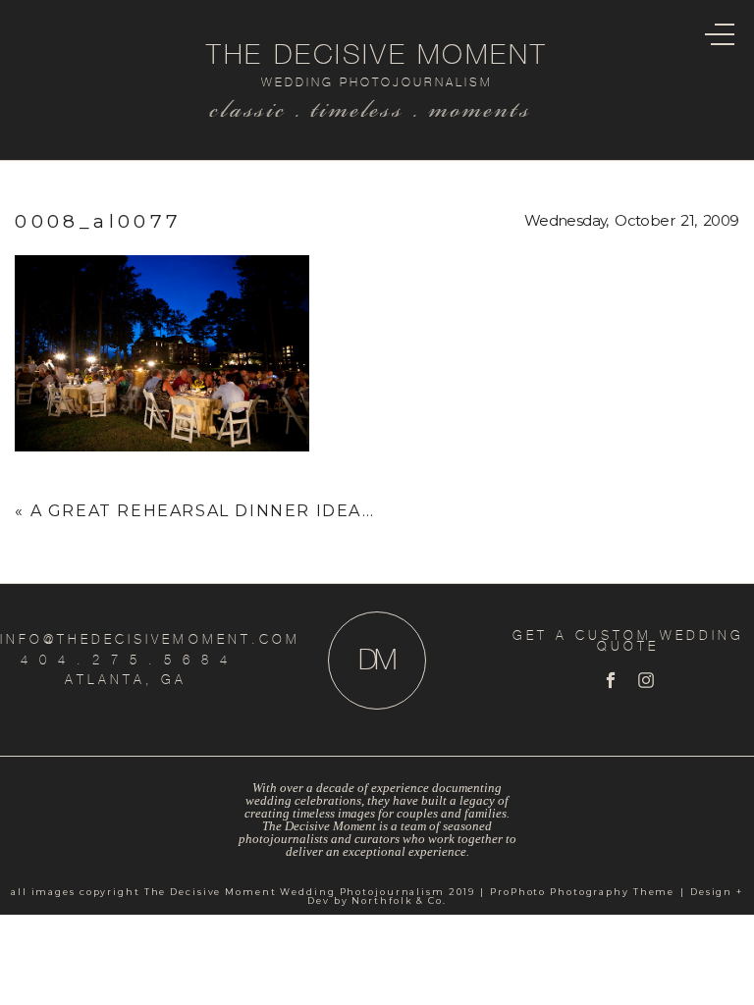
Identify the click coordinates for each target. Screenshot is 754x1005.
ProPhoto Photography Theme (582, 891)
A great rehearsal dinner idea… (202, 511)
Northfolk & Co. (398, 900)
